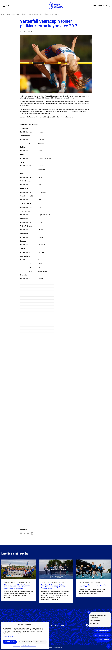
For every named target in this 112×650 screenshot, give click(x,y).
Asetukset (40, 642)
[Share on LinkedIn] (32, 533)
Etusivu (3, 14)
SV (106, 6)
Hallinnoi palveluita (8, 636)
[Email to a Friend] (28, 533)
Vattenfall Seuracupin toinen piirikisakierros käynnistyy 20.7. (44, 14)
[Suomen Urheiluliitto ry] (56, 6)
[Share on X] (25, 533)
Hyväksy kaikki (9, 642)
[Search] (110, 6)
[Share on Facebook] (21, 533)
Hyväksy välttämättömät (25, 642)
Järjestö (24, 14)
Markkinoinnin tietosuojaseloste (28, 646)
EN (104, 6)
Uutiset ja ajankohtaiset (13, 14)
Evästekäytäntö (16, 646)
